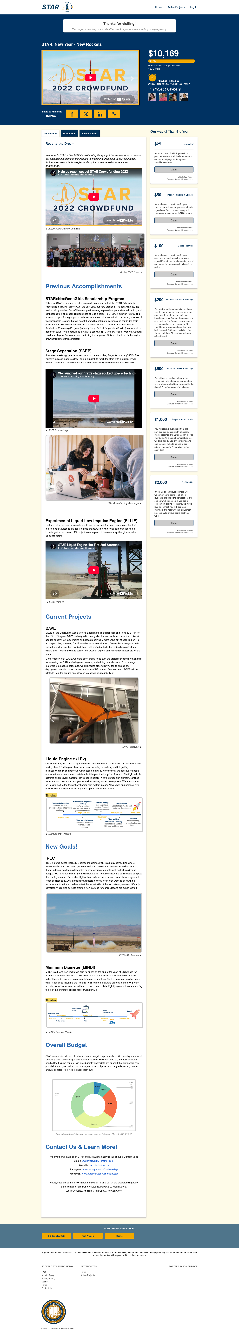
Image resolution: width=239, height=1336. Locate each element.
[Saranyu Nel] (173, 97)
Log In (193, 7)
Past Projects (88, 1235)
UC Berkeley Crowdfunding (57, 1266)
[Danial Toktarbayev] (183, 97)
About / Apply (47, 1275)
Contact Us (46, 1288)
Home (158, 7)
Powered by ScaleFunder (183, 1266)
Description (50, 133)
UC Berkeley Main (56, 1235)
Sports (119, 1235)
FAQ (43, 1271)
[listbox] (90, 78)
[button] (48, 77)
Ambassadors (89, 133)
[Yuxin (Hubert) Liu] (163, 97)
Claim (174, 169)
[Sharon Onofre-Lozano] (152, 97)
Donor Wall (69, 133)
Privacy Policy (48, 1278)
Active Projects (176, 7)
